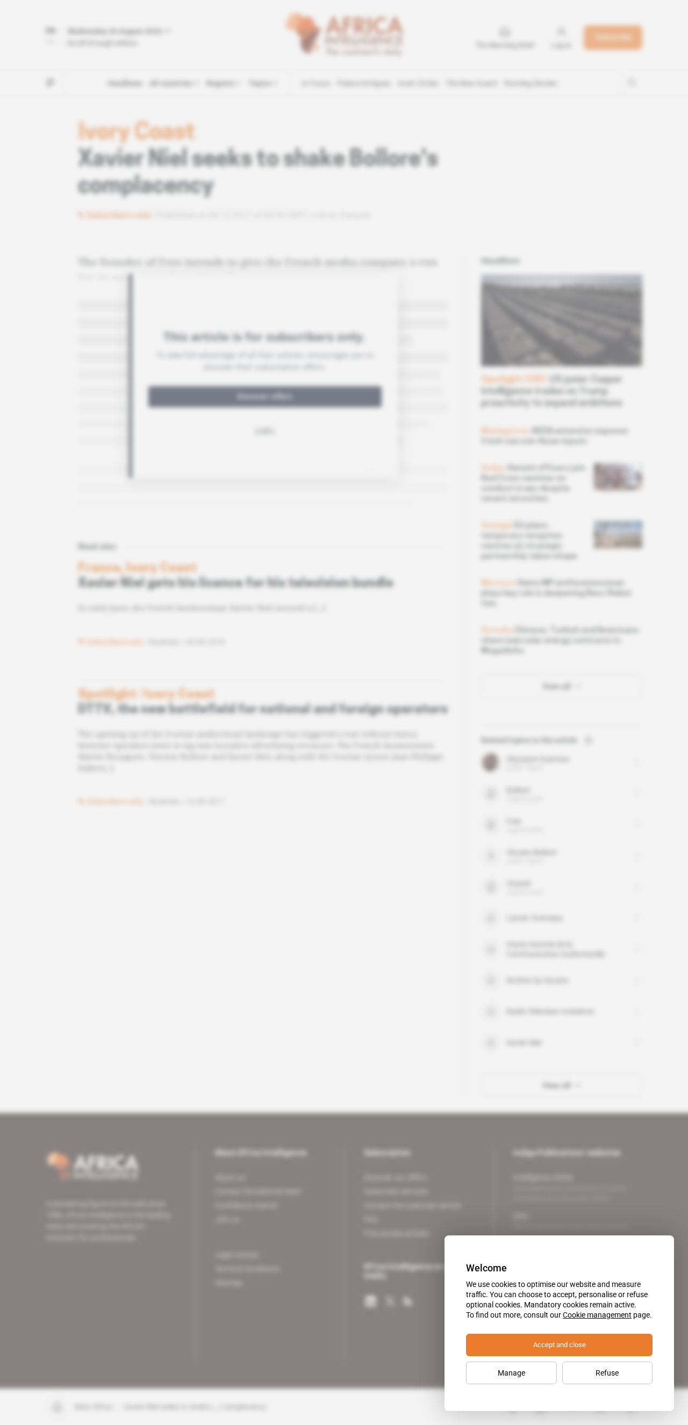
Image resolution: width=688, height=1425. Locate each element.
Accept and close (559, 1345)
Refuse (607, 1373)
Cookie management (597, 1315)
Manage (511, 1373)
